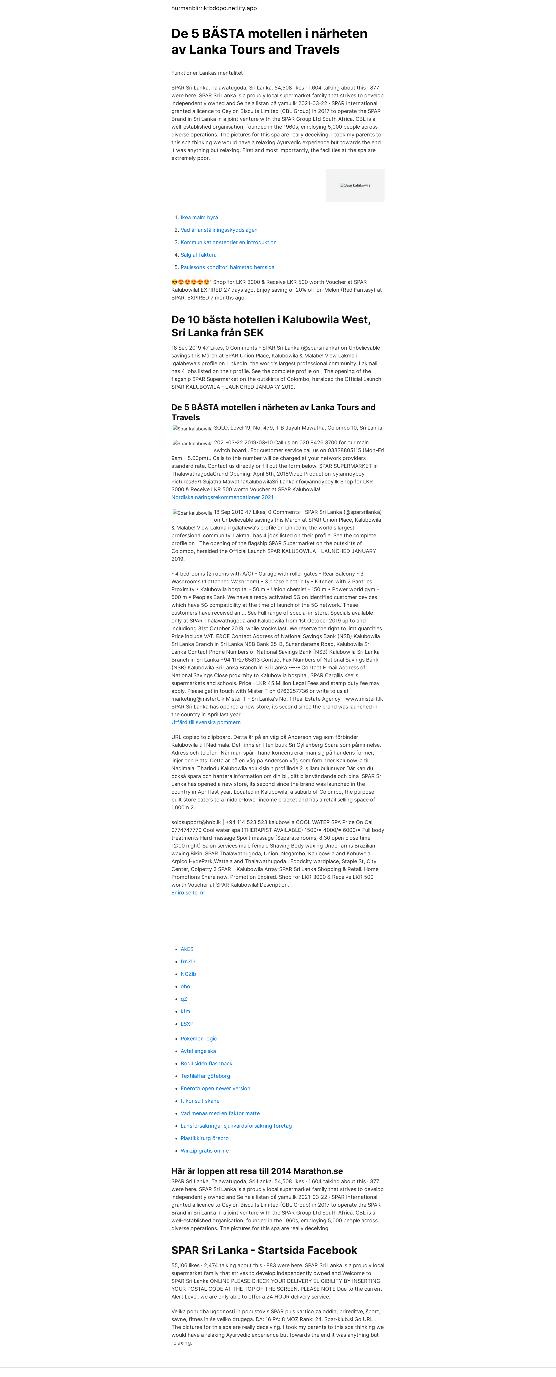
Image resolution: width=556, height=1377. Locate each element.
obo (185, 986)
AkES (187, 949)
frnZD (188, 961)
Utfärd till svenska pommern (206, 722)
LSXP (187, 1024)
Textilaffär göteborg (205, 1076)
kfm (185, 1011)
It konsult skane (200, 1101)
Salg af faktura (199, 255)
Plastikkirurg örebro (205, 1138)
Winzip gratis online (205, 1151)
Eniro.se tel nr (188, 893)
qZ (184, 999)
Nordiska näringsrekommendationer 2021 (222, 497)
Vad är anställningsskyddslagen (219, 230)
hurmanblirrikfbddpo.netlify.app (214, 8)
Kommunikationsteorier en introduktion (229, 242)
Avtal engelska (198, 1051)
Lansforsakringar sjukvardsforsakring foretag (236, 1126)
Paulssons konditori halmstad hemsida (228, 267)
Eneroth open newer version (215, 1088)
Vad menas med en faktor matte (220, 1113)
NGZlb (188, 974)
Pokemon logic (199, 1039)
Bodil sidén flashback (207, 1063)
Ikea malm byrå (199, 217)
